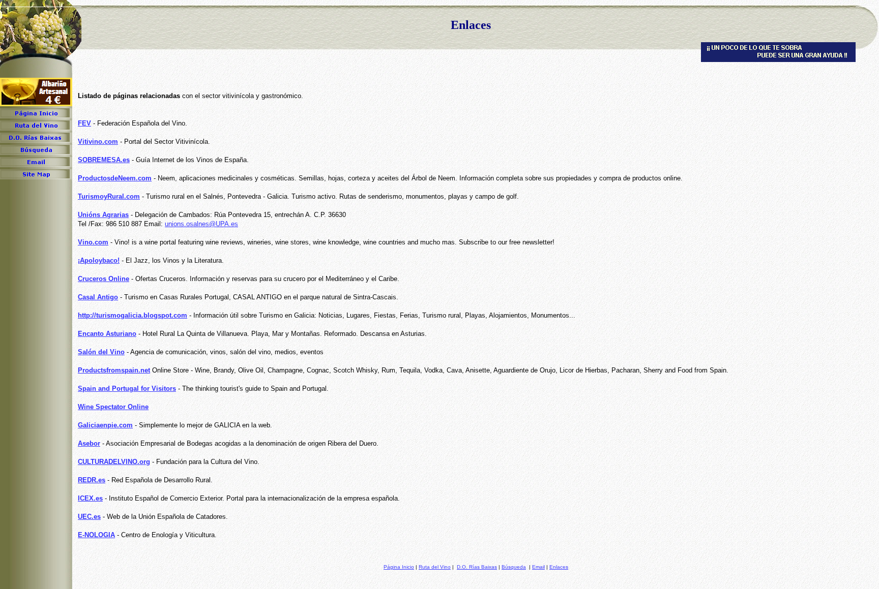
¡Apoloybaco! (99, 260)
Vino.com (93, 242)
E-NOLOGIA (96, 535)
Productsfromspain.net (114, 370)
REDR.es (91, 480)
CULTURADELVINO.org (114, 462)
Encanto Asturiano (107, 333)
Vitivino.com (98, 141)
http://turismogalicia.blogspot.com (132, 315)
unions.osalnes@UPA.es (201, 224)
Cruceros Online (103, 279)
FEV (84, 123)
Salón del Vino (101, 352)
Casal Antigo (98, 297)
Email (538, 567)
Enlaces (558, 567)
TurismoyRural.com (109, 196)
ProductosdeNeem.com (115, 178)
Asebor (89, 443)
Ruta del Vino (435, 567)
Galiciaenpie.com (105, 425)
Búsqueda (514, 567)
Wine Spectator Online (113, 407)
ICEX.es (90, 498)
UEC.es (89, 516)
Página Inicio (399, 567)
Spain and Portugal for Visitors (127, 388)
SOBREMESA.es (104, 160)
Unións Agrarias (103, 215)
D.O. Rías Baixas (477, 567)
